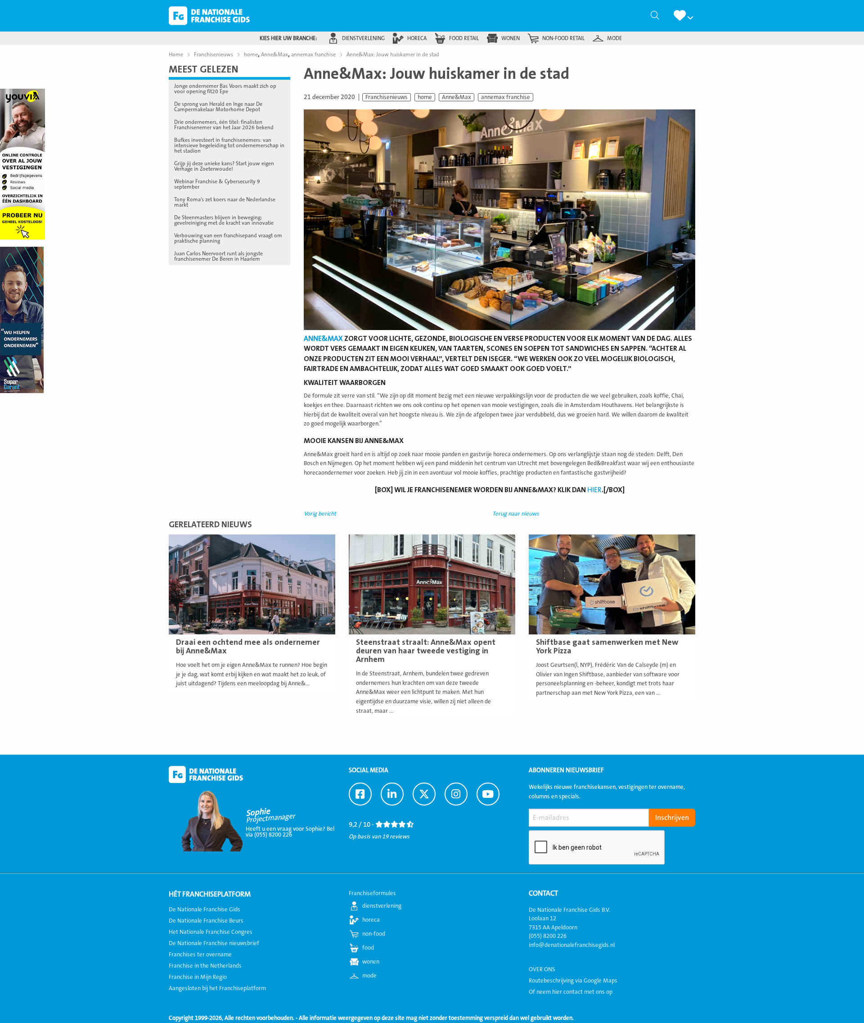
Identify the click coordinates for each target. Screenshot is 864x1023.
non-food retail (563, 38)
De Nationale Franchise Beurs (206, 921)
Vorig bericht (320, 514)
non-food (373, 934)
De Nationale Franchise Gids (209, 16)
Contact (543, 893)
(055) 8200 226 (548, 936)
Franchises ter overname (200, 954)
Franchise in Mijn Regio (198, 977)
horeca (417, 38)
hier (594, 490)
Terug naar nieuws (515, 514)
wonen (510, 38)
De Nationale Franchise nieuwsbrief (214, 943)
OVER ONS (542, 969)
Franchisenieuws (386, 97)
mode (614, 38)
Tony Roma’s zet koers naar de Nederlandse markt (224, 202)
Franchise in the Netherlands (205, 966)
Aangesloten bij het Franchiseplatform (217, 988)
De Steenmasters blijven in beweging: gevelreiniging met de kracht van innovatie (224, 220)
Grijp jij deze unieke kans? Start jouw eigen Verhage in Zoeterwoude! (224, 166)
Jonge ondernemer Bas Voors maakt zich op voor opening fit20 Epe (225, 89)
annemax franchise (505, 97)
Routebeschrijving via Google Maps (573, 981)
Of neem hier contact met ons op (570, 992)
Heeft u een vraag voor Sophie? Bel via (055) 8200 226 (290, 832)
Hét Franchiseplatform (210, 894)
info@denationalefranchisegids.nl (572, 945)
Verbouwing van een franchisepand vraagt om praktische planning (228, 238)
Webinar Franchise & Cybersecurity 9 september (217, 184)
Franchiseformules (372, 893)
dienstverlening (363, 38)
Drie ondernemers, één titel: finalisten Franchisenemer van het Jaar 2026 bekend (224, 125)
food (368, 948)
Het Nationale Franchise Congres (210, 932)
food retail (464, 38)
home (425, 97)
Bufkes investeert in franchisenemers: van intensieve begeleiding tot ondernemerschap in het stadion (229, 145)
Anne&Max (456, 97)
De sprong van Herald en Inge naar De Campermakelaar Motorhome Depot (218, 107)
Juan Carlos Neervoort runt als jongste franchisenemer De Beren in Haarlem (218, 256)
